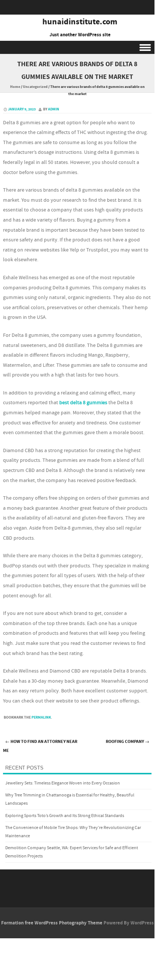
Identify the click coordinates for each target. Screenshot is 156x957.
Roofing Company (127, 741)
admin (53, 109)
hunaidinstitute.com (79, 22)
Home (15, 86)
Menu (77, 47)
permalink (41, 717)
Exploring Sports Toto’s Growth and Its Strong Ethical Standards (64, 816)
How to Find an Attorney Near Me (40, 746)
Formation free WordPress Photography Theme (51, 923)
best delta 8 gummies (83, 402)
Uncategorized (35, 86)
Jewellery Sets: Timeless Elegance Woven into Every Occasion (62, 783)
